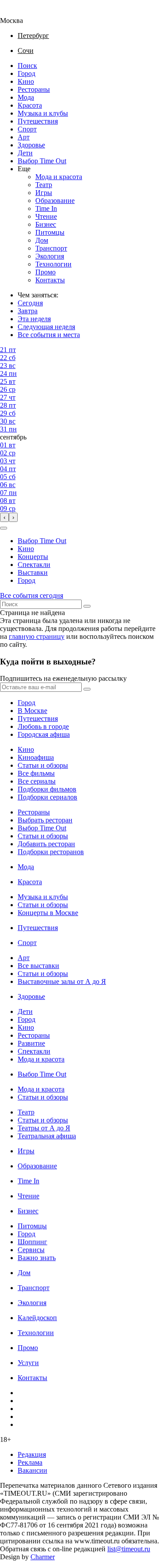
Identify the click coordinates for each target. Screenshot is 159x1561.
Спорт (27, 129)
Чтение (46, 216)
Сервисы (31, 1249)
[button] (3, 528)
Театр (43, 184)
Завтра (28, 311)
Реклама (30, 1462)
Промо (45, 272)
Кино (26, 81)
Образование (55, 200)
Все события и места (49, 334)
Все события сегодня (31, 595)
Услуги (28, 1362)
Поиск (27, 65)
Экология (49, 256)
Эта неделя (34, 319)
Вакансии (32, 1470)
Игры (43, 192)
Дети (25, 153)
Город (26, 73)
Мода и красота (58, 176)
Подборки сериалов (47, 797)
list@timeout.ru (128, 1549)
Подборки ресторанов (51, 852)
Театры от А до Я (44, 1128)
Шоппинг (32, 1242)
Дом (41, 240)
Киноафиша (36, 757)
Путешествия (38, 121)
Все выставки (38, 965)
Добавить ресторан (46, 844)
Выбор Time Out (42, 161)
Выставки (33, 572)
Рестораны (34, 89)
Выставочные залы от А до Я (62, 981)
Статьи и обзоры (43, 765)
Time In (46, 208)
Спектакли (34, 564)
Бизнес (45, 224)
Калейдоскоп (37, 1317)
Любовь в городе (43, 726)
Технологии (53, 264)
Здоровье (31, 145)
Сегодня (30, 303)
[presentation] (4, 517)
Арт (24, 137)
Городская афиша (44, 734)
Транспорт (51, 248)
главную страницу (36, 636)
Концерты (33, 556)
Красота (30, 105)
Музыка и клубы (43, 113)
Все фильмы (36, 773)
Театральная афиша (47, 1136)
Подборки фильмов (47, 789)
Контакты (50, 280)
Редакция (32, 1454)
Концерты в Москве (48, 912)
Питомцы (49, 232)
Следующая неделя (46, 326)
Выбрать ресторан (45, 820)
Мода (26, 97)
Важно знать (37, 1257)
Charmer (42, 1557)
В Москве (32, 710)
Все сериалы (37, 781)
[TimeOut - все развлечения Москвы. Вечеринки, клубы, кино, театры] (19, 12)
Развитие (31, 1043)
